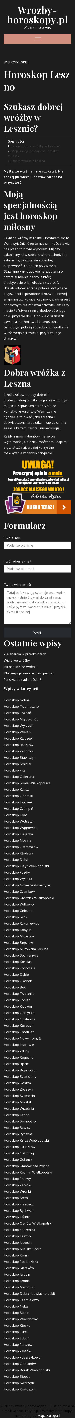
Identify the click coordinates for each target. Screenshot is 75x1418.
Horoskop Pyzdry (17, 872)
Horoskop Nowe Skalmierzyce (27, 885)
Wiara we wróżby (17, 660)
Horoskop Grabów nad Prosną (27, 1166)
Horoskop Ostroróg (19, 1153)
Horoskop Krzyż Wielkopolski (26, 866)
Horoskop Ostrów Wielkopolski (28, 1223)
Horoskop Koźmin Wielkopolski (28, 1172)
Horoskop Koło (15, 815)
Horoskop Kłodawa (18, 853)
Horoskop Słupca (17, 1377)
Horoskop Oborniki (18, 796)
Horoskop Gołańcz (18, 1160)
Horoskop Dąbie (16, 975)
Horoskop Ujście (16, 1064)
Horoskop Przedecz (19, 1204)
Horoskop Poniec (17, 1000)
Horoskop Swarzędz (19, 1383)
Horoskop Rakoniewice (21, 923)
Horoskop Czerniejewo (21, 1300)
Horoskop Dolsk (16, 860)
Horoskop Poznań (17, 713)
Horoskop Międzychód (21, 719)
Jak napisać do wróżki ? (21, 667)
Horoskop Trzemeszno (21, 707)
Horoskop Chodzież (19, 1032)
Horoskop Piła (15, 770)
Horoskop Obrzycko (19, 1013)
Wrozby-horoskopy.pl (37, 14)
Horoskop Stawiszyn (20, 758)
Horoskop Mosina (17, 841)
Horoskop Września (19, 1109)
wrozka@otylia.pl (26, 1411)
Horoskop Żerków (17, 1185)
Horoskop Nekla (16, 1306)
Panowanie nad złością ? (22, 680)
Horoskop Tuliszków (20, 1147)
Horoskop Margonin (19, 1287)
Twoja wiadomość (18, 585)
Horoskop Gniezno (18, 911)
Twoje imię (12, 538)
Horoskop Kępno (17, 1115)
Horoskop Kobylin (17, 930)
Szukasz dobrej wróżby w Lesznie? (36, 146)
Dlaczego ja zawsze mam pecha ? (29, 673)
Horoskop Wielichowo (21, 1319)
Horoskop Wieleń (17, 732)
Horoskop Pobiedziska (21, 1262)
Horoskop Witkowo (19, 904)
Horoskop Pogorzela (19, 968)
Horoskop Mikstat (17, 1102)
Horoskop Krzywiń (18, 1006)
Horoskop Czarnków (19, 892)
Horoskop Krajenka (18, 834)
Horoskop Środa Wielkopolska (27, 783)
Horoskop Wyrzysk (18, 726)
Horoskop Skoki (16, 917)
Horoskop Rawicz (17, 1128)
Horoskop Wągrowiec (20, 828)
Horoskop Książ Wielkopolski (26, 1140)
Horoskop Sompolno (20, 1121)
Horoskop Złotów (17, 1351)
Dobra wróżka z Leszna (28, 161)
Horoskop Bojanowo (20, 1070)
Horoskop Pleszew (18, 1345)
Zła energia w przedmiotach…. (27, 654)
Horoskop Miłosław (19, 936)
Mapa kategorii (49, 1416)
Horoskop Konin (16, 1255)
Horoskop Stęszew (18, 943)
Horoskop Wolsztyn (19, 821)
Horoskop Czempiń (18, 809)
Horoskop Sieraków (19, 1268)
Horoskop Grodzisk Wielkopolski (29, 898)
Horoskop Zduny (16, 1051)
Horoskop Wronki (17, 1191)
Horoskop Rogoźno (19, 1057)
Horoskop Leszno (17, 1236)
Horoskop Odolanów (20, 1364)
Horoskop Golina (17, 700)
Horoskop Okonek (18, 981)
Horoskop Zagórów (19, 751)
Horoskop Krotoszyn (20, 1389)
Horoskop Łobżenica (19, 1230)
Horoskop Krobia (17, 1281)
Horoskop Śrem (16, 1198)
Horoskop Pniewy (17, 1179)
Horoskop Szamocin (19, 1096)
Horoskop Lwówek (18, 802)
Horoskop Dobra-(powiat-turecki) (29, 1294)
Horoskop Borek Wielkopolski (27, 1370)
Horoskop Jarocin (17, 1274)
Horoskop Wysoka (18, 879)
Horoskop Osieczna (19, 777)
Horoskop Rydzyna (18, 1134)
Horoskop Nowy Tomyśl (22, 1038)
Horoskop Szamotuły (20, 1077)
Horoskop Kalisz (16, 789)
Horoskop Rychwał (18, 1211)
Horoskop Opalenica (19, 1019)
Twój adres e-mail (17, 561)
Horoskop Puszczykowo (22, 1357)
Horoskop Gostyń (17, 1083)
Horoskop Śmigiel (17, 764)
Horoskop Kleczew (18, 738)
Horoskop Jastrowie (19, 1045)
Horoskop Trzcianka (19, 994)
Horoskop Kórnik (17, 1217)
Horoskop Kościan (18, 962)
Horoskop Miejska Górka (22, 1249)
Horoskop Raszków (19, 745)
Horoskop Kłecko (17, 1325)
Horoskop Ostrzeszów (21, 847)
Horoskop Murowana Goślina (26, 949)
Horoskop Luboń (16, 1338)
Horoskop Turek (16, 1332)
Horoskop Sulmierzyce (21, 955)
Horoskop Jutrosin (18, 1243)
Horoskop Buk (15, 987)
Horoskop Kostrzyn (19, 1026)
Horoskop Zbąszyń (18, 1089)
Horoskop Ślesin (16, 1313)
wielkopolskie (16, 62)
